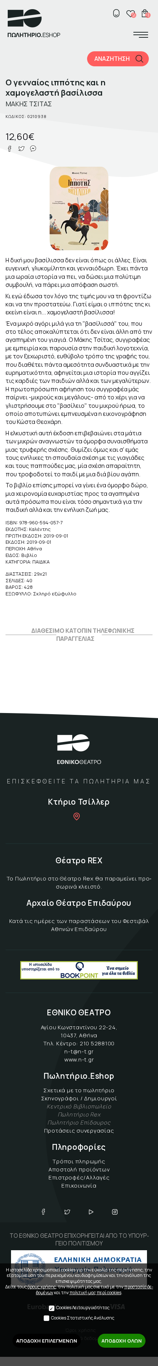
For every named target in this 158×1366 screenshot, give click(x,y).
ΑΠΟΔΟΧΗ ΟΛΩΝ (121, 1340)
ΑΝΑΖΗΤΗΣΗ (112, 59)
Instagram (115, 1211)
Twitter (67, 1211)
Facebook (43, 1211)
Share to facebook (10, 149)
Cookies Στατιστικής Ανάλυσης (82, 1318)
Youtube (91, 1211)
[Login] (116, 13)
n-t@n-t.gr (79, 1051)
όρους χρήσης (42, 1287)
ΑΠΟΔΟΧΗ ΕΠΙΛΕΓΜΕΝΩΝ (46, 1340)
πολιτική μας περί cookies (95, 1292)
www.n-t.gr (79, 1059)
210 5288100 (97, 1043)
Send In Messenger (33, 149)
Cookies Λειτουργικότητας (82, 1307)
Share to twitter (21, 149)
